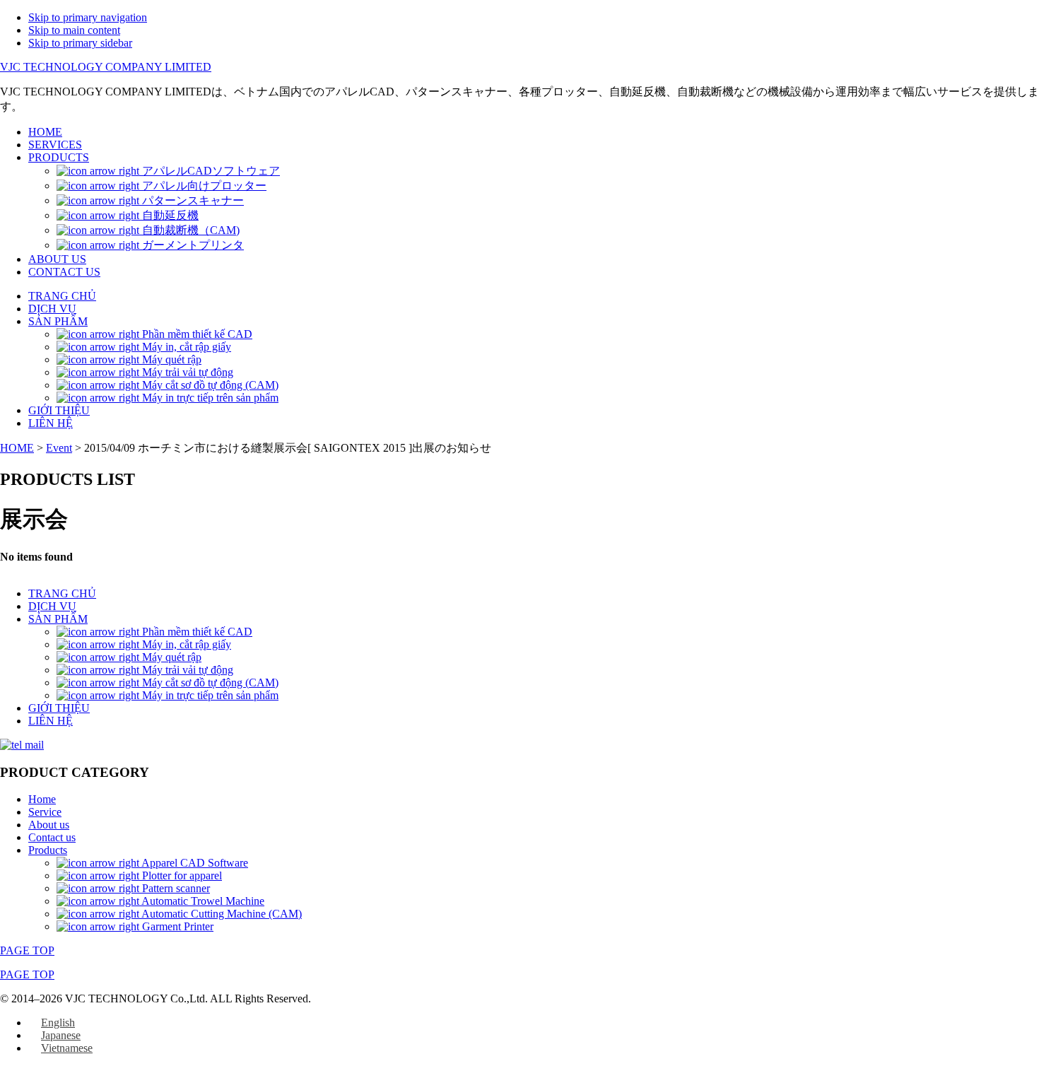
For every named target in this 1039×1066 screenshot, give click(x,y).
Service (44, 812)
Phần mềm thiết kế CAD (195, 632)
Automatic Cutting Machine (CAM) (220, 914)
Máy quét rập (170, 657)
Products (47, 850)
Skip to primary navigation (87, 17)
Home (42, 799)
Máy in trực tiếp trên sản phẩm (208, 695)
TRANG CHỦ (62, 593)
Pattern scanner (174, 888)
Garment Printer (176, 926)
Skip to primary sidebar (80, 43)
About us (48, 825)
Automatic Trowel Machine (201, 901)
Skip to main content (74, 30)
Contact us (52, 837)
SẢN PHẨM (58, 619)
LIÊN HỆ (50, 721)
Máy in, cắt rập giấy (185, 644)
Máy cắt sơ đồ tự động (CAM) (208, 682)
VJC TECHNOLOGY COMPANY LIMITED (105, 67)
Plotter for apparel (180, 875)
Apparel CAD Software (193, 863)
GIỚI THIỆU (59, 708)
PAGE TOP (27, 950)
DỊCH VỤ (52, 606)
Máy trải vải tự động (186, 670)
